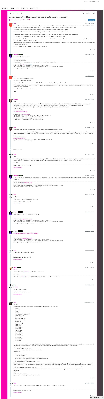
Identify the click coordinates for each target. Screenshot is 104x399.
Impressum (95, 1)
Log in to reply (92, 20)
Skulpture (16, 54)
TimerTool (26, 271)
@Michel (16, 287)
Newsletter (33, 8)
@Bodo (15, 269)
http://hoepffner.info (26, 114)
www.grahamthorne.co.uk (26, 64)
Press (85, 1)
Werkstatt (24, 8)
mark (15, 302)
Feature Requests (15, 19)
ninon (15, 23)
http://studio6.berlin (17, 167)
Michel (15, 267)
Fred (15, 127)
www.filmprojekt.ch (24, 276)
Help (17, 8)
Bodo (15, 154)
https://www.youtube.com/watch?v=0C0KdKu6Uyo (26, 233)
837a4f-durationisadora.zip (20, 111)
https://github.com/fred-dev (19, 138)
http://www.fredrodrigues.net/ (19, 136)
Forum (12, 8)
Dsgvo (90, 1)
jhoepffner (16, 99)
